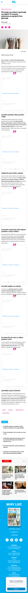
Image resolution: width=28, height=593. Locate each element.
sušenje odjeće (5, 413)
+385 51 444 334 (16, 554)
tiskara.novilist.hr (15, 574)
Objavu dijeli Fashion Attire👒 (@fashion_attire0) (14, 169)
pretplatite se (14, 532)
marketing (15, 535)
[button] (23, 461)
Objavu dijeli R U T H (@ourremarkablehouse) (14, 225)
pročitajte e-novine (14, 529)
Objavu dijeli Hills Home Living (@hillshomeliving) (14, 333)
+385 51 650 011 (16, 548)
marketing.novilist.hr (15, 567)
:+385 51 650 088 (16, 570)
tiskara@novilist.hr (15, 576)
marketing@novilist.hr (16, 568)
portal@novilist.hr (15, 553)
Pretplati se (16, 589)
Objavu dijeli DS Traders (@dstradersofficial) (14, 386)
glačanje (11, 410)
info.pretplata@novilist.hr (14, 561)
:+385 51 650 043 (16, 562)
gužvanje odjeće (19, 410)
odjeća (4, 410)
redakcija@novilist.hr (16, 547)
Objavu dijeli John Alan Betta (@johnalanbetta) (14, 110)
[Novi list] (14, 2)
